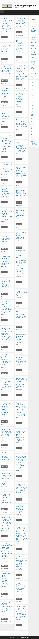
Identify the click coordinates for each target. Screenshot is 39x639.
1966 (32, 82)
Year (5, 11)
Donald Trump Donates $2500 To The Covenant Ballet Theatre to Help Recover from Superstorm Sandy (6, 606)
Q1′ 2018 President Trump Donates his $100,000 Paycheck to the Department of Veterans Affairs (21, 147)
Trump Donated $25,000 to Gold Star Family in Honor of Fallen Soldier (6, 191)
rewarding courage (5, 568)
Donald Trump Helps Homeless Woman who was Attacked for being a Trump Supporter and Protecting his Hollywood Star (6, 333)
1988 (32, 95)
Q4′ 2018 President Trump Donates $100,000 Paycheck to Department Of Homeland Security (21, 99)
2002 (32, 115)
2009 (32, 125)
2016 (32, 135)
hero (32, 49)
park (35, 61)
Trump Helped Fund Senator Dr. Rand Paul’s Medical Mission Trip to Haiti (6, 384)
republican (18, 227)
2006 (32, 121)
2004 (32, 118)
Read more (4, 37)
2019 (32, 140)
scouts (32, 72)
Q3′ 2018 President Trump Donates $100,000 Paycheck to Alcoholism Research (6, 115)
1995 (32, 105)
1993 (32, 102)
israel (3, 512)
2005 (32, 120)
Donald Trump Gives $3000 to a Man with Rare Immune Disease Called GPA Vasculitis (21, 587)
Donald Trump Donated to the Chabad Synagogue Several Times (6, 283)
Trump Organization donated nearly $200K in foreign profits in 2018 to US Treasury (21, 124)
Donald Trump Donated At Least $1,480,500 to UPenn (21, 293)
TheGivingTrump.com (24, 5)
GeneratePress (26, 637)
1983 (32, 88)
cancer (33, 36)
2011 (32, 128)
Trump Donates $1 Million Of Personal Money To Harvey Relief (21, 193)
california (3, 447)
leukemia (32, 57)
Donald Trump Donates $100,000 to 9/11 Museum (21, 360)
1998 (32, 109)
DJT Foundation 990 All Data (14, 11)
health (18, 35)
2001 (32, 114)
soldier (34, 72)
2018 (32, 138)
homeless (4, 349)
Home (2, 11)
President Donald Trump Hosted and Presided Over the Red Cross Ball (6, 238)
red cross (4, 251)
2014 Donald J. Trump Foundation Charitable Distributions (20, 510)
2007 (32, 122)
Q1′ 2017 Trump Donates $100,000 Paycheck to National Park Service (21, 236)
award (32, 34)
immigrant (32, 54)
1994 (32, 104)
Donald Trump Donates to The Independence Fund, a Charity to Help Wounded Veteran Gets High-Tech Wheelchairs (6, 523)
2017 (32, 137)
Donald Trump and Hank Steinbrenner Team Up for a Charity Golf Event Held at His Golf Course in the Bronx (6, 408)
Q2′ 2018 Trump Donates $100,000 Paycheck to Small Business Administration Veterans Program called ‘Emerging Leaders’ (6, 142)
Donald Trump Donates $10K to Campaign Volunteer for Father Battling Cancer (6, 260)
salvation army (33, 70)
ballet (5, 621)
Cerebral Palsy (33, 37)
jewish (3, 296)
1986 (32, 92)
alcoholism (4, 130)
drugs (18, 88)
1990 (32, 98)
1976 (32, 83)
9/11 (3, 596)
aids (36, 30)
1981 (32, 85)
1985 (32, 91)
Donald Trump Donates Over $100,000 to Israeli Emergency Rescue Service (6, 498)
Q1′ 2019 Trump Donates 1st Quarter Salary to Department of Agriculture (6, 92)
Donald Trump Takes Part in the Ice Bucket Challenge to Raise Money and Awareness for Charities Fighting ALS (6, 479)
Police (32, 64)
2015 (32, 134)
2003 (32, 117)
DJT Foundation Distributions (26, 11)
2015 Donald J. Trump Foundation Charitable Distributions (6, 456)
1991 (32, 99)
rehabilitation (33, 68)
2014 (32, 133)
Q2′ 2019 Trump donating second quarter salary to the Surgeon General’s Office (6, 70)
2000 (32, 112)
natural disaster (8, 621)
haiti (32, 48)
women (9, 596)
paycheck (21, 35)
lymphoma (32, 58)
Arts (3, 621)
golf (3, 424)
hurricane (8, 323)
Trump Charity (34, 143)
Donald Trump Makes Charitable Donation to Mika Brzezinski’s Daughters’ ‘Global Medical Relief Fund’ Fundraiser (21, 562)
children (18, 578)
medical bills (19, 601)
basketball (5, 596)
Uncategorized (34, 144)
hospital (32, 52)
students (32, 73)
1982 (32, 86)
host (21, 551)
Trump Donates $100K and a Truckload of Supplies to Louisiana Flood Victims (21, 338)
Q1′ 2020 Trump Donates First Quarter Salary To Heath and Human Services (21, 22)
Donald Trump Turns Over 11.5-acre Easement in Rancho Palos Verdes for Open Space (6, 433)
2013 (32, 131)
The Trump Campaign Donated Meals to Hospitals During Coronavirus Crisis (20, 45)
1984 (32, 89)
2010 (32, 127)
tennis (35, 73)
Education (4, 229)
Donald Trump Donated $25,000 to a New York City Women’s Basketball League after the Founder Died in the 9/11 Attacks (6, 580)
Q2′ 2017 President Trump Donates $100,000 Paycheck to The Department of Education (6, 214)
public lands (8, 447)
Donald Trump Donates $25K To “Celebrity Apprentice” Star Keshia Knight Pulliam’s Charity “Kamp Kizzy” (21, 436)
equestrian (18, 551)
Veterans (7, 159)
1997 (32, 108)
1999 (32, 111)
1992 (32, 101)
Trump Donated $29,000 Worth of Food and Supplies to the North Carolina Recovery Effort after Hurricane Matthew (6, 307)
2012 (32, 130)
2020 (32, 141)
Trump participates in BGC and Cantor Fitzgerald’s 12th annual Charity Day (21, 315)
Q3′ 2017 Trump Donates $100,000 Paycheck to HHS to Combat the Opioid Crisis (21, 171)
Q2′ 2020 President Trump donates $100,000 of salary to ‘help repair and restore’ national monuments (6, 24)
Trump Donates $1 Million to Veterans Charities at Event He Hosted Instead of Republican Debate (6, 360)
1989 (32, 96)
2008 (32, 124)
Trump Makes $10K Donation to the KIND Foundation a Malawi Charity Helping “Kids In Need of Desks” (21, 383)
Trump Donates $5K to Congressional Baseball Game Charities (21, 214)
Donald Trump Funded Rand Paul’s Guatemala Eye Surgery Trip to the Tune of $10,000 (21, 488)
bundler (18, 329)
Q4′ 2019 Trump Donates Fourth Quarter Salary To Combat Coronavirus (6, 48)
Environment (19, 250)
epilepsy (32, 45)
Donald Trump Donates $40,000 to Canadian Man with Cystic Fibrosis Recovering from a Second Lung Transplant (21, 612)
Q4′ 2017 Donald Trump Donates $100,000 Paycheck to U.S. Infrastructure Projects (6, 169)
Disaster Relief (19, 205)
